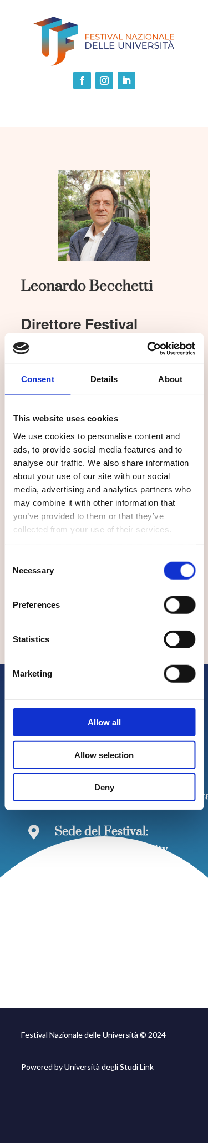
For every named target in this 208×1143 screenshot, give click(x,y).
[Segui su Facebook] (82, 80)
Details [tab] (104, 379)
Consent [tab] (37, 379)
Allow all (104, 722)
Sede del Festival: (102, 831)
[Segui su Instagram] (104, 80)
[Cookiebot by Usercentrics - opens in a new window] (148, 348)
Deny (104, 787)
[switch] (179, 605)
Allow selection (104, 754)
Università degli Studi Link (109, 1066)
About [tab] (170, 379)
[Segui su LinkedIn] (126, 80)
